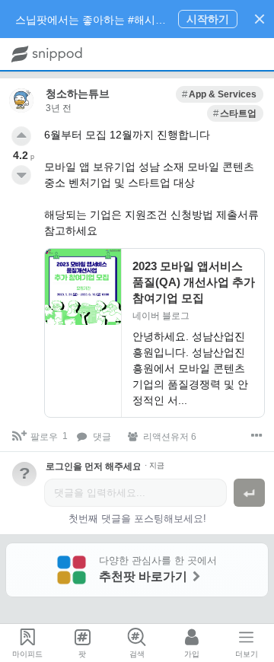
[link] (219, 94)
